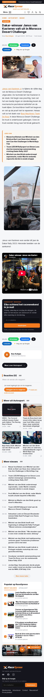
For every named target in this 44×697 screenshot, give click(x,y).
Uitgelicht (23, 588)
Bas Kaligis (10, 36)
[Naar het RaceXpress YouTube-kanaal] (22, 650)
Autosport (13, 18)
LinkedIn (7, 49)
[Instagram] (13, 675)
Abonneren (35, 647)
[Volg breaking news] (25, 12)
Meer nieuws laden (22, 576)
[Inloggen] (32, 12)
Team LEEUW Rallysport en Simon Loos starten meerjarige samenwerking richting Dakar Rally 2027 (22, 149)
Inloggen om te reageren (15, 389)
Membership (6, 690)
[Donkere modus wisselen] (36, 12)
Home (4, 18)
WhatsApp (13, 45)
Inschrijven (22, 325)
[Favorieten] (29, 12)
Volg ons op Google (23, 49)
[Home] (12, 6)
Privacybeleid (7, 692)
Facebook (25, 45)
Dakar (22, 18)
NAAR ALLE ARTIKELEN (22, 9)
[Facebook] (8, 675)
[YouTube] (3, 675)
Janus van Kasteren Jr (11, 89)
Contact (25, 690)
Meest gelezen (10, 588)
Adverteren (17, 690)
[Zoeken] (40, 12)
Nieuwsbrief (33, 690)
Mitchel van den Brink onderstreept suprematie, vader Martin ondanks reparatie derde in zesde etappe (21, 156)
